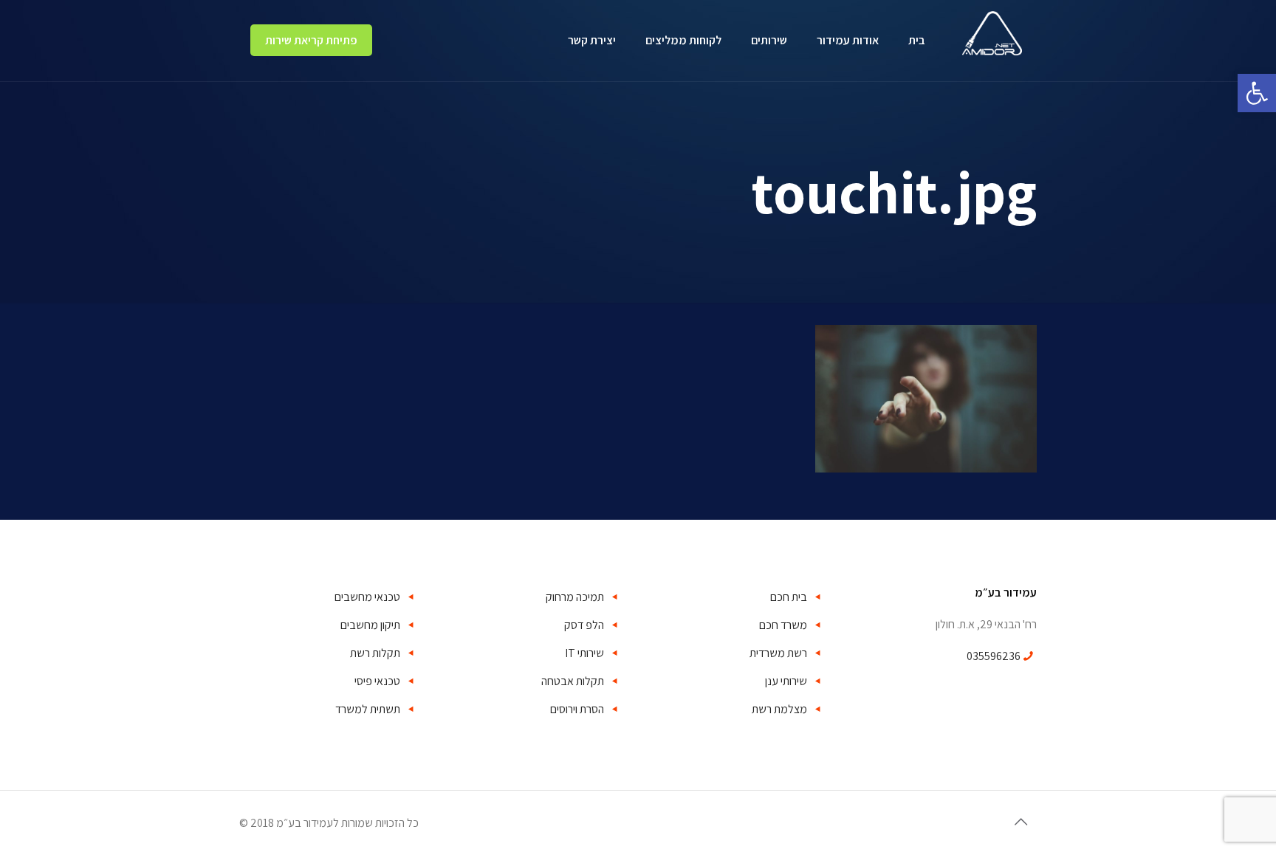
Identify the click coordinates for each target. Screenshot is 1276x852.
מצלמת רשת (779, 709)
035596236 (994, 656)
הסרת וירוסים (577, 709)
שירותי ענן (786, 681)
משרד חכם (783, 625)
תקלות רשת (375, 653)
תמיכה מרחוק (575, 597)
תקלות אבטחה (572, 681)
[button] (1257, 93)
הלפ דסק (584, 625)
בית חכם (788, 597)
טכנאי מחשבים (367, 597)
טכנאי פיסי (377, 681)
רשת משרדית (778, 653)
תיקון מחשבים (370, 625)
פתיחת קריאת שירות (311, 40)
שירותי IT (584, 653)
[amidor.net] (992, 27)
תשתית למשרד (367, 709)
